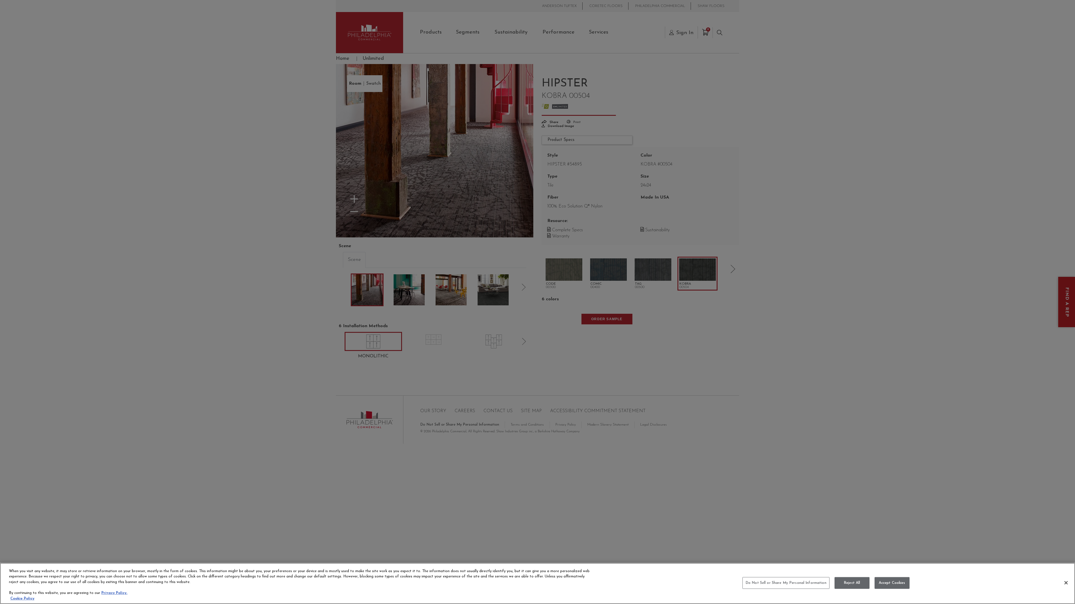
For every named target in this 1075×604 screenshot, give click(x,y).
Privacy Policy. (114, 593)
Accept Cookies (892, 583)
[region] (537, 583)
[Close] (1066, 583)
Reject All (852, 583)
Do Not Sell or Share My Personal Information (786, 583)
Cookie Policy (22, 598)
